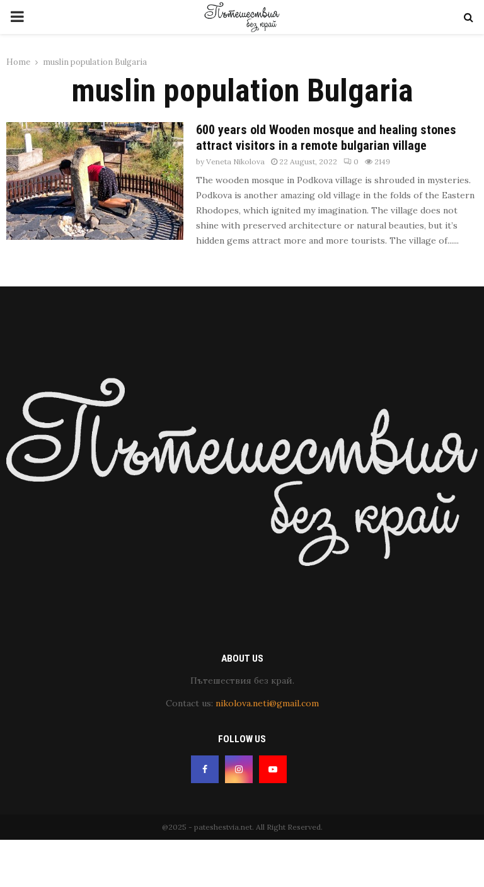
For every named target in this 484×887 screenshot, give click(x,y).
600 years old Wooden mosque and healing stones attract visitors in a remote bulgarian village (326, 137)
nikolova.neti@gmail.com (267, 703)
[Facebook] (205, 769)
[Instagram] (239, 769)
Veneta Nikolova (235, 161)
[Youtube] (273, 769)
